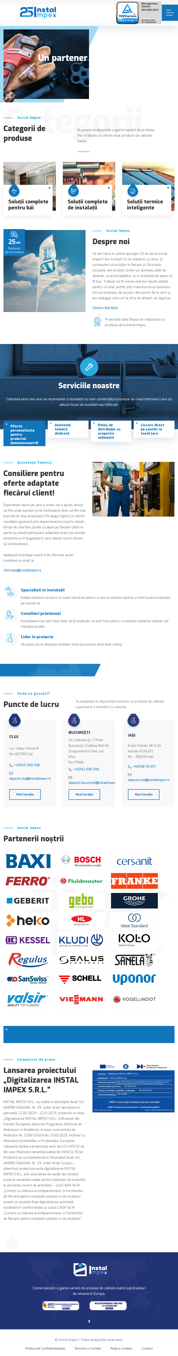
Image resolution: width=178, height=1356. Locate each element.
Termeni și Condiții (87, 1348)
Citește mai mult (105, 308)
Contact (147, 1348)
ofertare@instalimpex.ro (22, 570)
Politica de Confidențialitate (45, 1348)
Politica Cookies (121, 1348)
